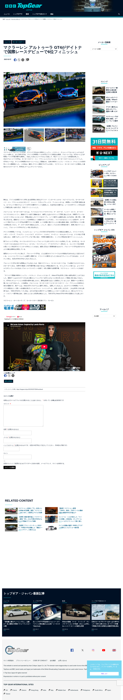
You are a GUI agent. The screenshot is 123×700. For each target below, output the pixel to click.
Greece (24, 690)
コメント (7, 403)
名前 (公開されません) (11, 429)
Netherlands (74, 690)
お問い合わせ (62, 660)
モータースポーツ (15, 19)
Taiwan (8, 694)
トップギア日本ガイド (39, 14)
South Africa (98, 690)
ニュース (7, 14)
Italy (52, 690)
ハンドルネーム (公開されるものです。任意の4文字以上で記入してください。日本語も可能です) (35, 445)
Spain (109, 690)
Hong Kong (34, 690)
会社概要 (53, 660)
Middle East (62, 690)
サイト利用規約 (9, 660)
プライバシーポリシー (23, 660)
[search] (119, 14)
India (44, 690)
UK (7, 690)
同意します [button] (104, 673)
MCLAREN (8, 381)
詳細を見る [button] (96, 669)
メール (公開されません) (12, 437)
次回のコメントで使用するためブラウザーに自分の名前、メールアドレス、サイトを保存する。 (34, 463)
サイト (6, 453)
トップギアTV (17, 14)
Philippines (86, 690)
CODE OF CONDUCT (40, 660)
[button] (82, 100)
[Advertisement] (61, 28)
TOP (4, 19)
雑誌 (51, 14)
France (14, 690)
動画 (27, 14)
